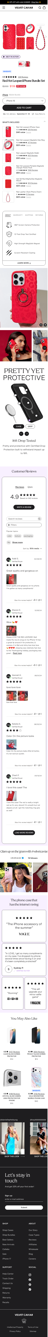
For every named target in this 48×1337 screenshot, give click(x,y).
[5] (16, 395)
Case (18, 426)
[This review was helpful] (34, 600)
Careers (32, 1259)
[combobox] (32, 548)
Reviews (32, 1240)
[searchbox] (22, 519)
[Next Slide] (46, 36)
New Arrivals (8, 1244)
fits (9, 542)
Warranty (18, 215)
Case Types (34, 1235)
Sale (4, 1254)
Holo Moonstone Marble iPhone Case (36, 1097)
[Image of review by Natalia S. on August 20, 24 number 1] (11, 744)
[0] (29, 420)
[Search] (40, 7)
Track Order (8, 1278)
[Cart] (44, 7)
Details (28, 132)
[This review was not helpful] (39, 600)
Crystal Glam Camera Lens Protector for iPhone (11, 1098)
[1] (28, 403)
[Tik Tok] (37, 1289)
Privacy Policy (15, 1331)
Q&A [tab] (30, 487)
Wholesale (33, 1249)
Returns (39, 215)
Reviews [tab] (19, 487)
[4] (36, 416)
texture (18, 536)
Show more (17, 542)
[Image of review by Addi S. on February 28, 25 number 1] (11, 579)
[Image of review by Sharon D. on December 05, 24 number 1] (11, 631)
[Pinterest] (37, 1284)
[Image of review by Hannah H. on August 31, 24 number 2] (23, 696)
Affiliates (33, 1244)
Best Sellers (7, 1240)
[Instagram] (37, 1275)
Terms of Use (33, 1327)
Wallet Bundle (14, 95)
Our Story (33, 1230)
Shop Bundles (8, 1235)
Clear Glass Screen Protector (11, 1055)
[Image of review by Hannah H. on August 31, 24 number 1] (11, 696)
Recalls (5, 1302)
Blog (31, 1254)
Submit (24, 1207)
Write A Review (24, 507)
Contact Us (7, 1283)
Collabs (5, 1249)
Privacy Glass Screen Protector (36, 1055)
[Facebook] (37, 1279)
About (8, 215)
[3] (26, 390)
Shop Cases (7, 1230)
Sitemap (33, 1331)
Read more (17, 653)
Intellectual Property (15, 1327)
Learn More (23, 263)
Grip (30, 426)
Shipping (29, 215)
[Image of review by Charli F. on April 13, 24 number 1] (11, 796)
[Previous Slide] (2, 36)
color (9, 536)
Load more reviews (24, 833)
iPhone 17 (6, 1259)
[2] (20, 403)
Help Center (8, 1274)
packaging (28, 536)
